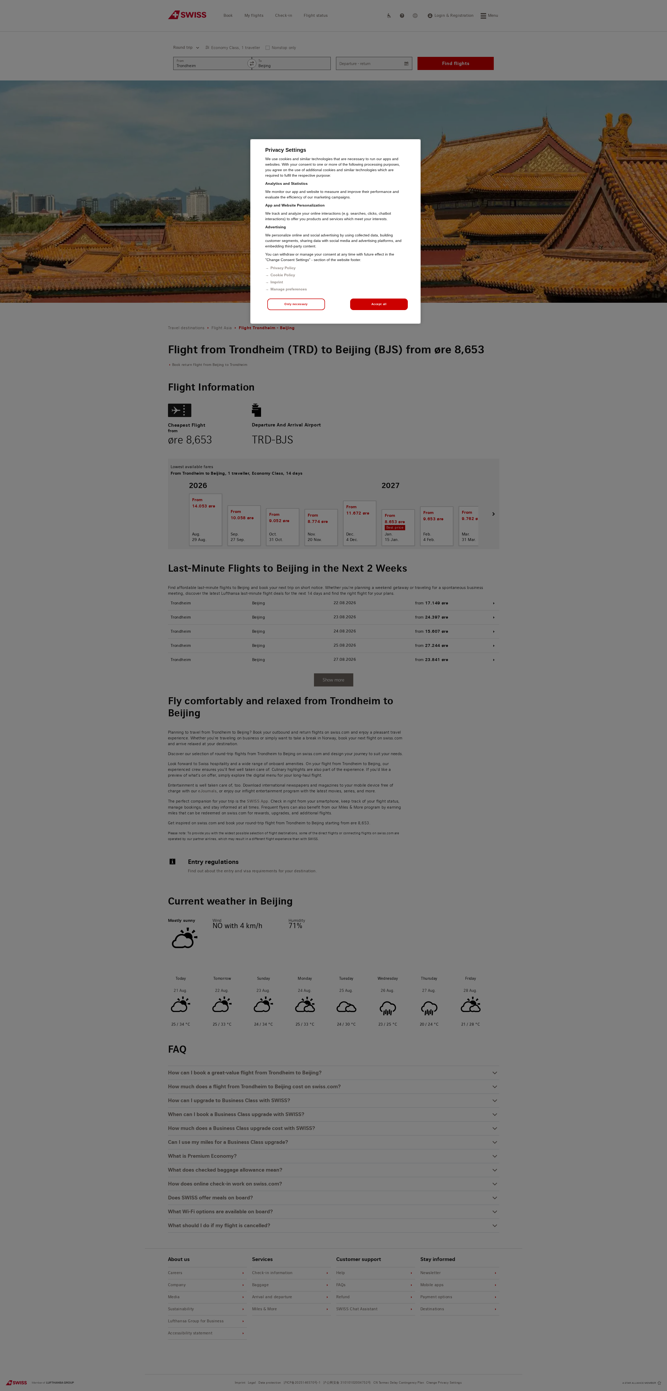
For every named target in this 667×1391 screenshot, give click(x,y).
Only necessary (296, 304)
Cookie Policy (282, 275)
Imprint (276, 282)
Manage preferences (288, 289)
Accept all (379, 304)
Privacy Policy (283, 268)
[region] (335, 231)
